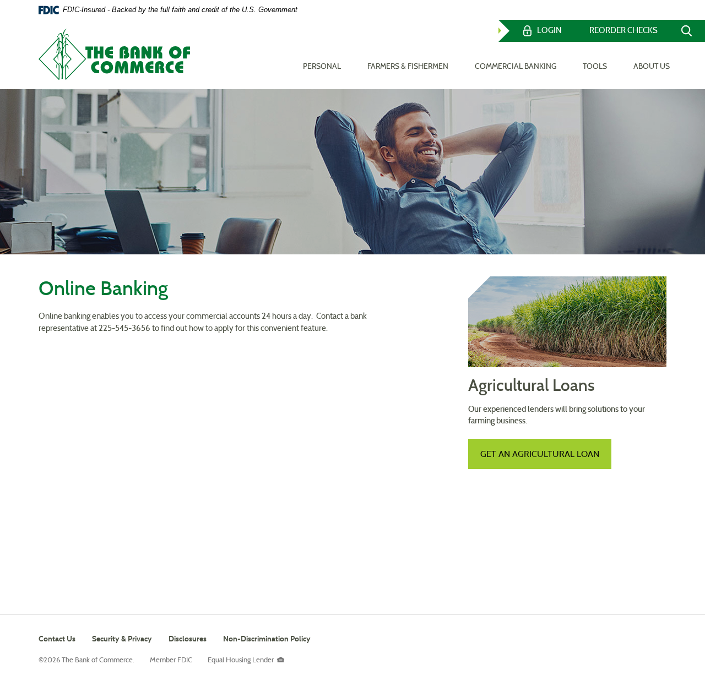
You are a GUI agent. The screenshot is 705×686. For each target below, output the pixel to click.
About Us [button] (651, 67)
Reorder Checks (623, 31)
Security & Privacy (122, 639)
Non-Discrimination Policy (267, 640)
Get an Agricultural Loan (539, 454)
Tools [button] (595, 67)
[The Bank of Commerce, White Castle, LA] (114, 54)
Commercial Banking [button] (515, 67)
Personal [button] (322, 67)
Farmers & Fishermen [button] (407, 67)
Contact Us (57, 639)
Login (549, 31)
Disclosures (188, 639)
